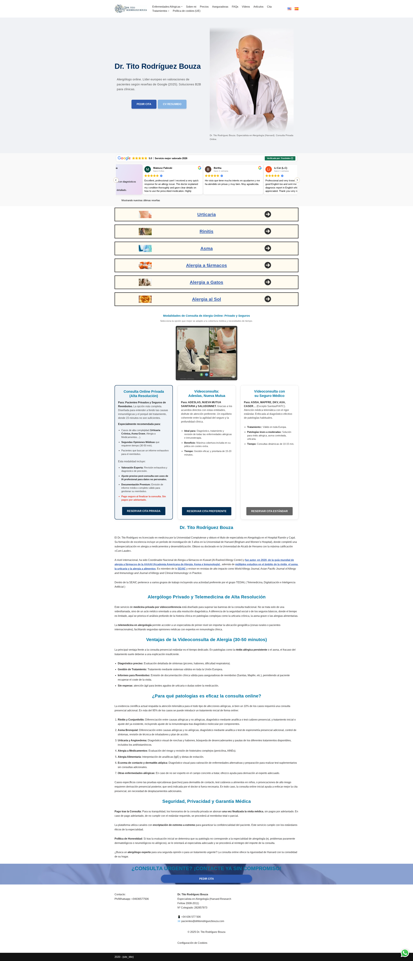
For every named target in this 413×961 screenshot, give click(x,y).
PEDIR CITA (144, 104)
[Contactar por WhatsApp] (405, 953)
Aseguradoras (220, 6)
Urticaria (206, 214)
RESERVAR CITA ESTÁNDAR (269, 511)
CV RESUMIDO (172, 104)
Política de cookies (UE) (186, 11)
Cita (269, 6)
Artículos (258, 6)
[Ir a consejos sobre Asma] (268, 214)
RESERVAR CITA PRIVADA (144, 511)
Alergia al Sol (206, 299)
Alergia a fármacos (206, 265)
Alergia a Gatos (206, 282)
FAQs (235, 6)
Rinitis (206, 231)
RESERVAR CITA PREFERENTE (207, 511)
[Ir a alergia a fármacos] (268, 265)
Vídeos (246, 6)
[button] (181, 6)
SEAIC (182, 568)
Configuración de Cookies (192, 943)
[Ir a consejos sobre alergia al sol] (268, 299)
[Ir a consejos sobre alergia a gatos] (268, 282)
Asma (206, 248)
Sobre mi (191, 6)
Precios (204, 6)
